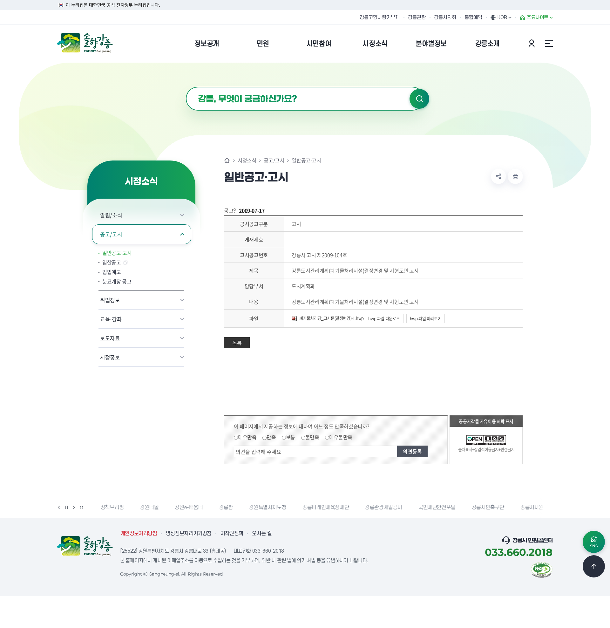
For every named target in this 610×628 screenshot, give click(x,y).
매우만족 (247, 437)
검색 (419, 99)
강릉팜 (224, 507)
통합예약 (473, 17)
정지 (66, 507)
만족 (271, 437)
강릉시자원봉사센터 (539, 507)
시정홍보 (110, 357)
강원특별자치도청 (265, 507)
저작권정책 (231, 533)
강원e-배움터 (187, 507)
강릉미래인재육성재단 (324, 507)
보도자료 (110, 338)
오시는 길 (262, 533)
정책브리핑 (110, 507)
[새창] (542, 569)
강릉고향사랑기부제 (380, 17)
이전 (58, 507)
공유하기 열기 (498, 176)
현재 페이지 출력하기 (515, 176)
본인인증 (532, 43)
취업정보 (110, 300)
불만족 (312, 437)
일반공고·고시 (117, 252)
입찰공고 (111, 262)
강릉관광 (417, 17)
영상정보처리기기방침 (189, 533)
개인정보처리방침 (138, 533)
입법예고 (111, 272)
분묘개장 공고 (117, 281)
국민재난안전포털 (435, 507)
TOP (594, 566)
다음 (74, 507)
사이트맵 (549, 43)
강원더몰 (147, 507)
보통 (290, 437)
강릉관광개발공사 (381, 507)
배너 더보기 (81, 507)
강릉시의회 (445, 17)
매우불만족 (340, 437)
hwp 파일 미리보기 (426, 318)
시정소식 (247, 160)
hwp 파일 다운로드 (384, 318)
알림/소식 (111, 215)
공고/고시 (111, 234)
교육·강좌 (111, 319)
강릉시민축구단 (486, 507)
